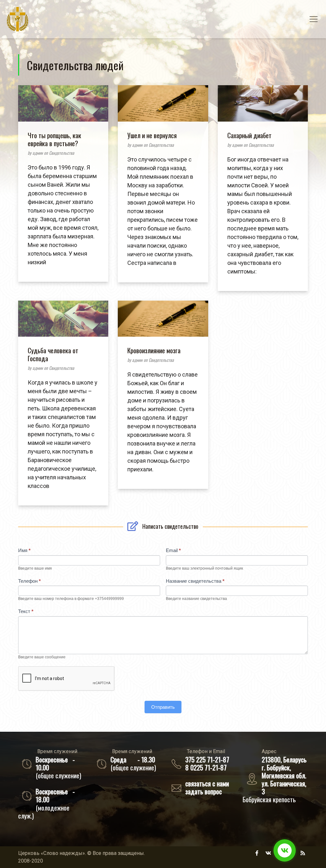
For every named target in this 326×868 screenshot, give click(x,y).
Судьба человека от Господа (53, 354)
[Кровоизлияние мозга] (163, 323)
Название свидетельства (195, 581)
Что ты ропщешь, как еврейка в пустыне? (54, 139)
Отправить (163, 707)
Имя (24, 550)
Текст (25, 611)
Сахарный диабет (249, 135)
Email (173, 550)
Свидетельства (61, 152)
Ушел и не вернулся (152, 135)
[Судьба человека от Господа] (63, 323)
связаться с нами (207, 783)
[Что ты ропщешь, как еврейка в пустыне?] (63, 108)
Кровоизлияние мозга (154, 350)
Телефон (29, 581)
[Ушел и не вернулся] (163, 108)
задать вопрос (203, 791)
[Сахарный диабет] (263, 108)
